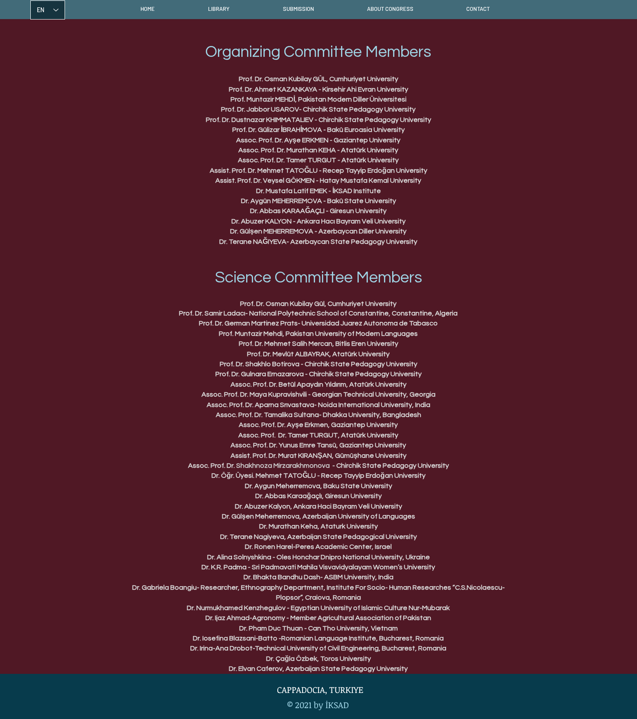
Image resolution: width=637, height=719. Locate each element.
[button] (218, 8)
